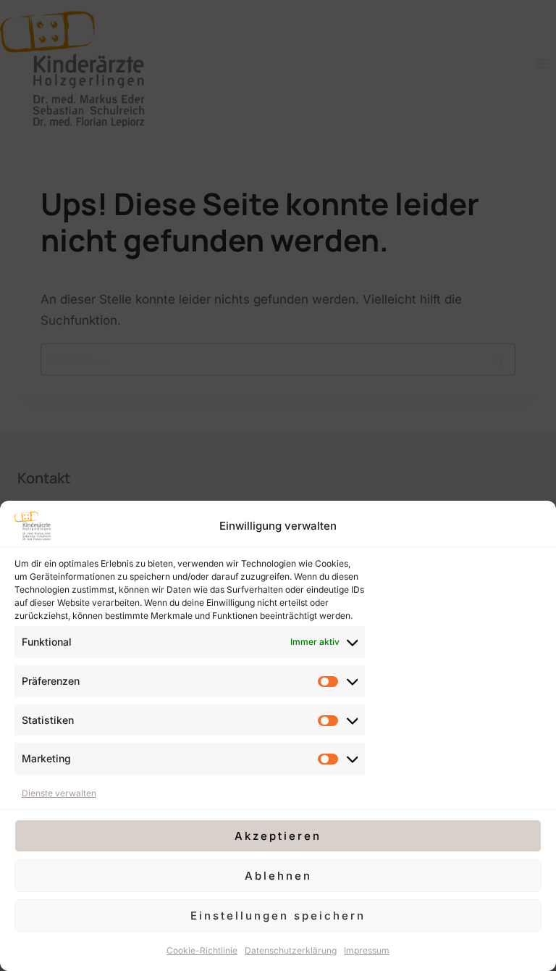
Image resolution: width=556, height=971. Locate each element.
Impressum (366, 950)
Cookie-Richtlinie (202, 950)
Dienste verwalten (59, 793)
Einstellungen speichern (278, 915)
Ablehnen (278, 876)
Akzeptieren (278, 836)
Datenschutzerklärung (291, 950)
